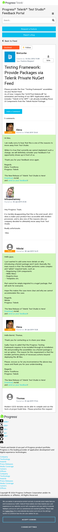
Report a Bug (29, 35)
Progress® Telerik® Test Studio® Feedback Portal (23, 11)
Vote (48, 60)
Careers (3, 469)
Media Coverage (7, 466)
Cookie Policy (9, 511)
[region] (29, 515)
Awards (3, 461)
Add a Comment (13, 111)
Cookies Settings (29, 527)
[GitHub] (1, 440)
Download (8, 178)
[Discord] (1, 443)
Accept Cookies (29, 520)
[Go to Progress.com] (9, 418)
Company (4, 457)
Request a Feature (29, 29)
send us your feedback (18, 180)
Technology (5, 459)
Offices (3, 471)
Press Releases (6, 464)
